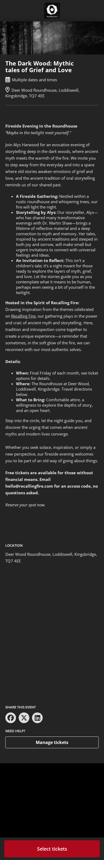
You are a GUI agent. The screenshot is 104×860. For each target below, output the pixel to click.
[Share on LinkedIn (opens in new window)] (37, 717)
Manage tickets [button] (52, 742)
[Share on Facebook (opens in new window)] (10, 717)
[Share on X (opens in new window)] (24, 717)
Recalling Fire (23, 316)
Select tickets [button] (52, 849)
